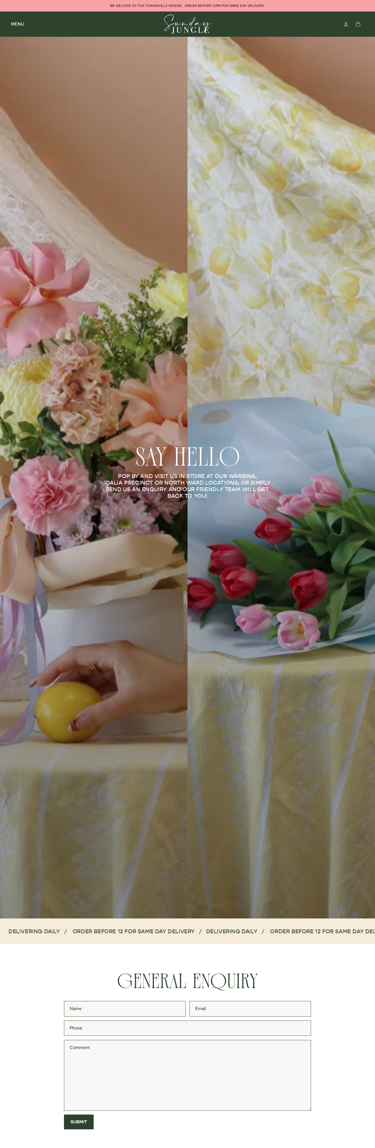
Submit (79, 1121)
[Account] (346, 24)
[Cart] (358, 24)
